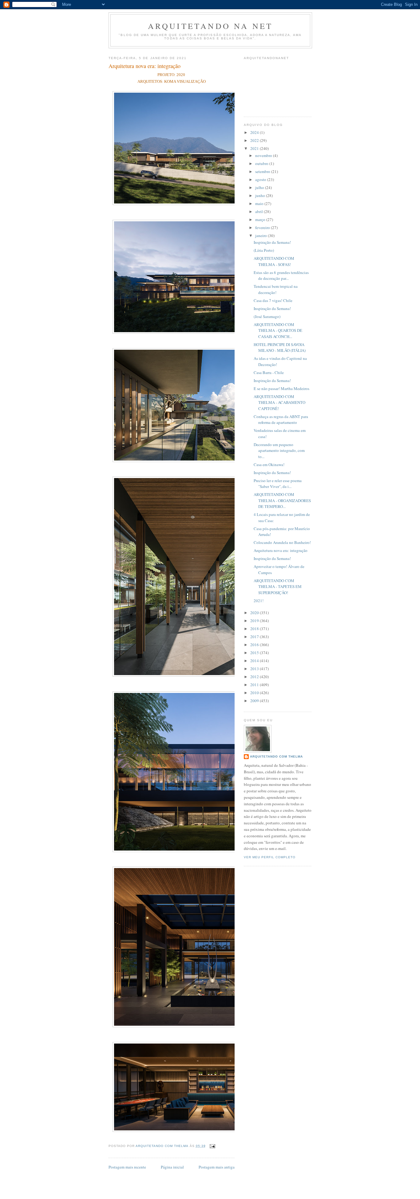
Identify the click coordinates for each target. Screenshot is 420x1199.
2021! (258, 600)
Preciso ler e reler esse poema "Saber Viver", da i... (278, 483)
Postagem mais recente (127, 1167)
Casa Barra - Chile (269, 372)
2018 (255, 628)
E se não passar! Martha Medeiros (281, 388)
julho (260, 187)
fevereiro (263, 227)
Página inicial (172, 1167)
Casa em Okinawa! (269, 464)
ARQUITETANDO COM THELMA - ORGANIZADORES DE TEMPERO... (282, 500)
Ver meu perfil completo (269, 857)
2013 (255, 668)
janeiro (261, 235)
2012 (255, 676)
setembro (263, 171)
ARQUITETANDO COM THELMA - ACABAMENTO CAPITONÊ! (279, 402)
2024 (255, 132)
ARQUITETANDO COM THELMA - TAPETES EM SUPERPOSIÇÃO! (278, 586)
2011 (255, 684)
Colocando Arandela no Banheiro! (282, 542)
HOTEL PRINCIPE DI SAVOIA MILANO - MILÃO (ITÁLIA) (280, 347)
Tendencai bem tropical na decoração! (276, 289)
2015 (255, 652)
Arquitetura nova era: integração (280, 550)
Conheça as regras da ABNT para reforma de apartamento (281, 419)
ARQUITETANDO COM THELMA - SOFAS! (274, 261)
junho (260, 195)
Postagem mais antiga (217, 1167)
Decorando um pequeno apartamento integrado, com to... (279, 450)
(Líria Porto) (264, 250)
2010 (255, 692)
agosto (261, 179)
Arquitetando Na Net (210, 26)
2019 (255, 620)
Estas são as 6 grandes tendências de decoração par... (281, 275)
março (260, 219)
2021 (255, 148)
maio (259, 203)
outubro (262, 163)
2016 (255, 644)
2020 (255, 612)
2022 (255, 140)
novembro (264, 155)
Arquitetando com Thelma (276, 756)
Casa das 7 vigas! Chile (273, 300)
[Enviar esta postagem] (212, 1146)
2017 (255, 636)
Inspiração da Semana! (272, 242)
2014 (255, 660)
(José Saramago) (267, 316)
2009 (255, 700)
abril (259, 211)
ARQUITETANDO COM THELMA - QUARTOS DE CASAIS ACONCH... (278, 330)
